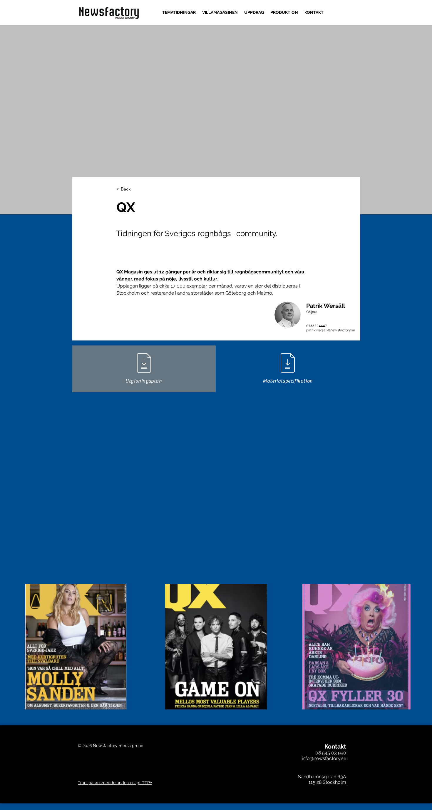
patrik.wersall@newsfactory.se (330, 330)
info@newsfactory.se (324, 758)
